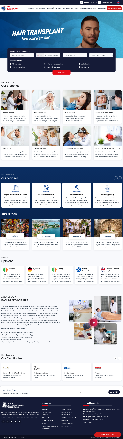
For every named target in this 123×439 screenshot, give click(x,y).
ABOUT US (50, 8)
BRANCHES (31, 8)
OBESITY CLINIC (66, 409)
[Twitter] (11, 421)
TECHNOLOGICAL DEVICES (88, 8)
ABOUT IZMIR (9, 214)
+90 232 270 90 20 (90, 2)
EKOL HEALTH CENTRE (14, 300)
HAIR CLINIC (65, 420)
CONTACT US (102, 8)
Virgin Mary (107, 236)
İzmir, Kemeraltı (15, 235)
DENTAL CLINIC (66, 415)
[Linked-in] (19, 421)
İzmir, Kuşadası (46, 236)
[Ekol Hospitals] (95, 320)
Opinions (7, 261)
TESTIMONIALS (40, 8)
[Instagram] (7, 421)
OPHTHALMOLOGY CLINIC (69, 418)
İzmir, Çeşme (77, 236)
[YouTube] (15, 421)
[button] (116, 178)
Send (112, 392)
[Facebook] (3, 421)
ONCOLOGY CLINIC (67, 423)
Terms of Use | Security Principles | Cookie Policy (105, 437)
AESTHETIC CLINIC (67, 412)
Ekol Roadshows (66, 426)
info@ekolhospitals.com (101, 414)
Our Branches (10, 86)
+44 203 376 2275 (108, 2)
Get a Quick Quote (114, 8)
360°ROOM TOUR (68, 8)
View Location (87, 422)
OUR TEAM (57, 8)
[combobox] (40, 55)
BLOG (76, 8)
